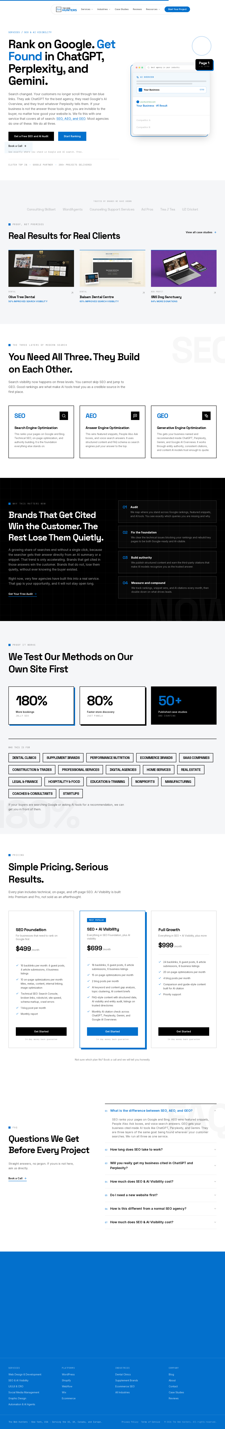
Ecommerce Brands (156, 757)
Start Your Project (177, 9)
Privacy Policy (130, 1422)
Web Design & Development (24, 1374)
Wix (64, 1392)
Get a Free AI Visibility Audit (31, 1353)
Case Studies (122, 9)
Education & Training (107, 781)
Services (85, 9)
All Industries (122, 1392)
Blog (171, 1374)
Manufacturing (178, 781)
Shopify (66, 1380)
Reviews (137, 9)
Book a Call (15, 145)
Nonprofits (145, 781)
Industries (102, 9)
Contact (173, 1386)
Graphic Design (17, 1398)
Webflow (67, 1386)
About (172, 1380)
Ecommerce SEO (125, 1386)
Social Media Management (23, 1392)
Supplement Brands (63, 757)
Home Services (159, 769)
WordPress (68, 1374)
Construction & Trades (32, 769)
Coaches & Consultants (32, 793)
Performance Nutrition (110, 757)
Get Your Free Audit (20, 593)
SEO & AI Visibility (18, 1380)
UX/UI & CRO (15, 1386)
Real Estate (191, 769)
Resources (152, 9)
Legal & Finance (25, 781)
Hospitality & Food (64, 781)
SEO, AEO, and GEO (70, 118)
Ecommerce (69, 1398)
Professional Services (80, 769)
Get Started (41, 1031)
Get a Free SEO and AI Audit (31, 136)
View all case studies (199, 232)
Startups (71, 793)
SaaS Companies (196, 757)
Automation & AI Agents (21, 1404)
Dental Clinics (24, 757)
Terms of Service (150, 1422)
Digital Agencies (123, 769)
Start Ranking (72, 136)
